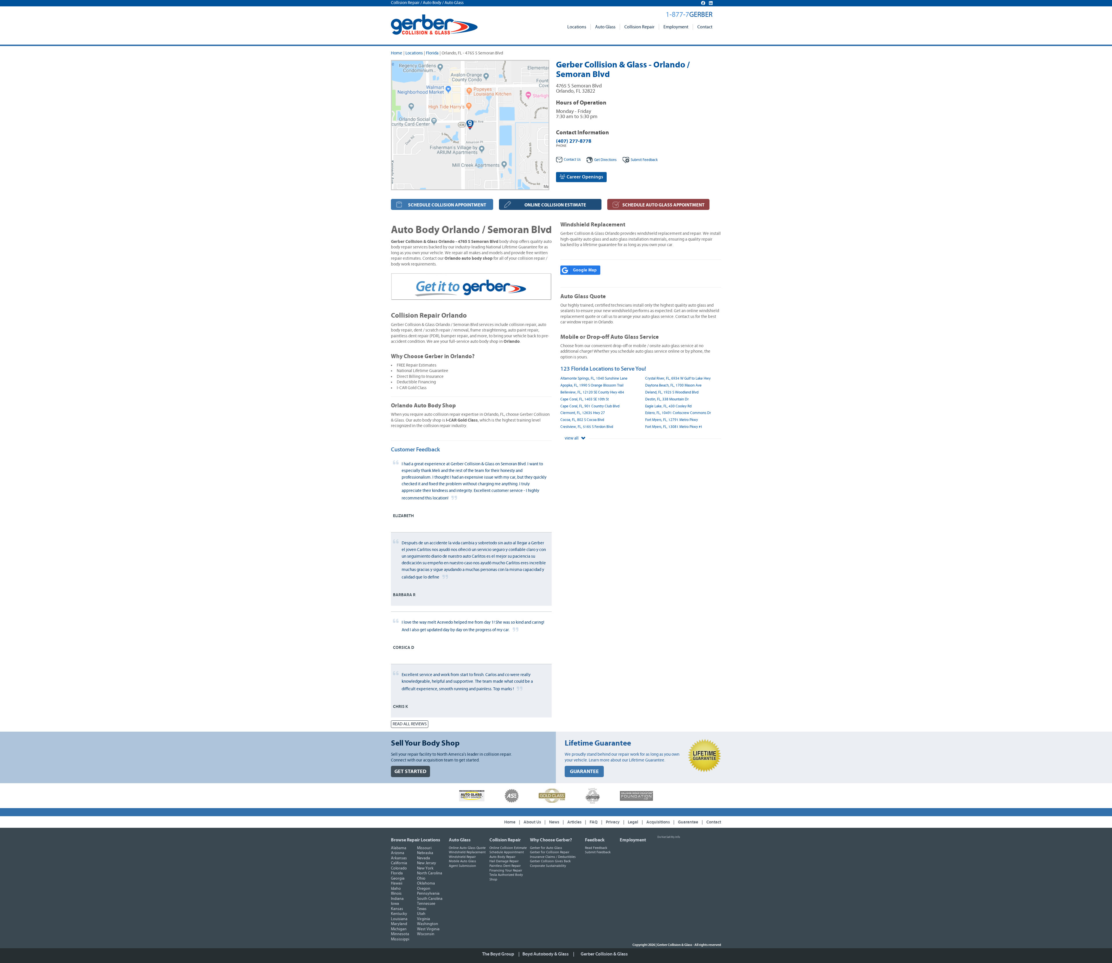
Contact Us (572, 160)
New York (425, 868)
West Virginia (428, 929)
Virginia (423, 919)
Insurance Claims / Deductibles (553, 856)
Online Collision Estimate (508, 848)
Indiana (397, 899)
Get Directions (605, 160)
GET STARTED (410, 771)
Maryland (399, 924)
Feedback (644, 160)
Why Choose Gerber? (551, 840)
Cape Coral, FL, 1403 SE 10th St (584, 399)
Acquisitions (658, 822)
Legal (633, 822)
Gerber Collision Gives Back (550, 861)
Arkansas (399, 858)
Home (396, 53)
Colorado (399, 868)
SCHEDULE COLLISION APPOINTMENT (447, 205)
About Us (532, 822)
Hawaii (396, 883)
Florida (432, 53)
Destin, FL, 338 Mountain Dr (667, 399)
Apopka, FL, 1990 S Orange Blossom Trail (591, 385)
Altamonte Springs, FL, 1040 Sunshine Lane (594, 378)
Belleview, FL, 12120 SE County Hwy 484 (592, 392)
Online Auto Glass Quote (467, 848)
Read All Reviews (410, 724)
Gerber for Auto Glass (546, 848)
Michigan (399, 929)
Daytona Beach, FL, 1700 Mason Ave (673, 385)
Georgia (398, 878)
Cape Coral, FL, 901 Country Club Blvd (589, 406)
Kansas (397, 909)
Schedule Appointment (506, 852)
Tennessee (426, 904)
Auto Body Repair (502, 856)
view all (572, 438)
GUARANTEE (584, 771)
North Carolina (429, 873)
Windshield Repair (462, 856)
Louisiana (399, 919)
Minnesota (400, 934)
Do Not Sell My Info (668, 837)
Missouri (424, 848)
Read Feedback (596, 848)
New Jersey (426, 863)
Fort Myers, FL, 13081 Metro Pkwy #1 (674, 427)
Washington (427, 924)
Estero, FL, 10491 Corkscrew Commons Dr (678, 413)
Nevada (423, 858)
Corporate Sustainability (548, 865)
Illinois (396, 893)
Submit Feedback (598, 852)
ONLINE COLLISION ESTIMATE (555, 205)
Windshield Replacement (467, 852)
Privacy (613, 822)
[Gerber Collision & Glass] (434, 24)
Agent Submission (462, 865)
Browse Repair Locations (415, 840)
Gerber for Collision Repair (549, 852)
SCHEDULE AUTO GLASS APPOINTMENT (663, 205)
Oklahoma (426, 883)
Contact (704, 27)
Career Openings (584, 177)
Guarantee (688, 822)
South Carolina (429, 899)
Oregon (423, 889)
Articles (574, 822)
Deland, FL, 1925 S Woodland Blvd (671, 392)
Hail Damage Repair (504, 861)
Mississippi (400, 939)
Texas (422, 909)
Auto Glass (605, 27)
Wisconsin (425, 934)
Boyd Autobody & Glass (545, 954)
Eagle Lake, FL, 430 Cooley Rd (668, 406)
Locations (576, 27)
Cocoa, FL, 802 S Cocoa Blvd (582, 420)
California (399, 863)
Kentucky (399, 914)
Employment (675, 27)
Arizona (397, 853)
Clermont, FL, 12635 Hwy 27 (582, 413)
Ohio (421, 878)
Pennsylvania (428, 893)
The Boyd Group (498, 954)
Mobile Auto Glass (462, 861)
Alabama (398, 848)
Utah (421, 914)
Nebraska (425, 853)
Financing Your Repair (505, 870)
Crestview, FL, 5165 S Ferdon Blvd (586, 427)
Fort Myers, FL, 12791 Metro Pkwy (671, 420)
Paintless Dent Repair (505, 865)
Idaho (396, 889)
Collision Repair (639, 27)
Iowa (395, 904)
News (554, 822)
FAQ (594, 822)
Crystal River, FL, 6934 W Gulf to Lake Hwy (678, 378)
